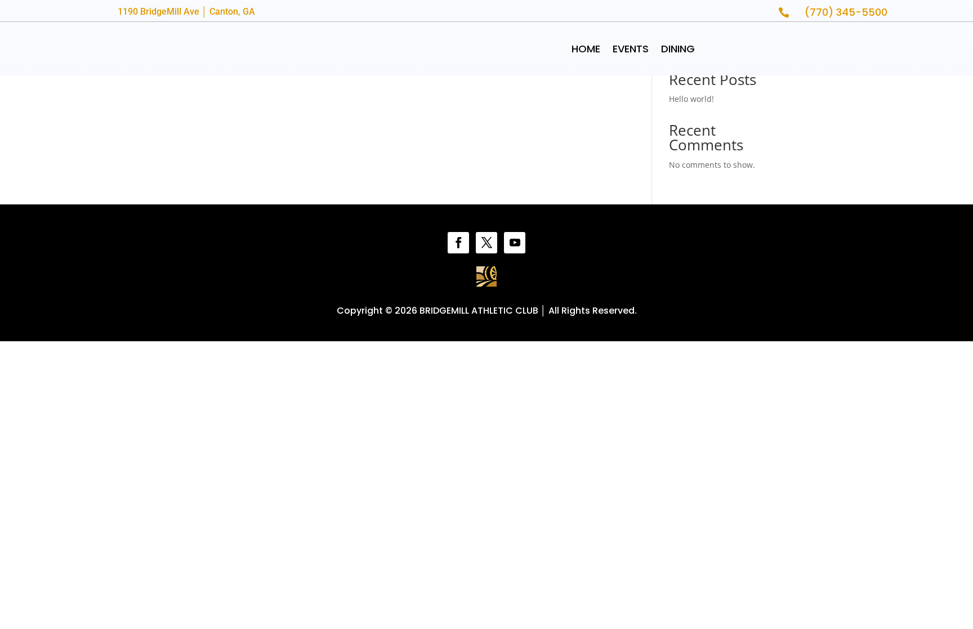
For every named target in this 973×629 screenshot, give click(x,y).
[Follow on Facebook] (458, 242)
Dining (678, 49)
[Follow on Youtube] (514, 242)
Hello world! (691, 98)
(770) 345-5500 (846, 12)
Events (631, 49)
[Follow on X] (486, 242)
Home (586, 49)
